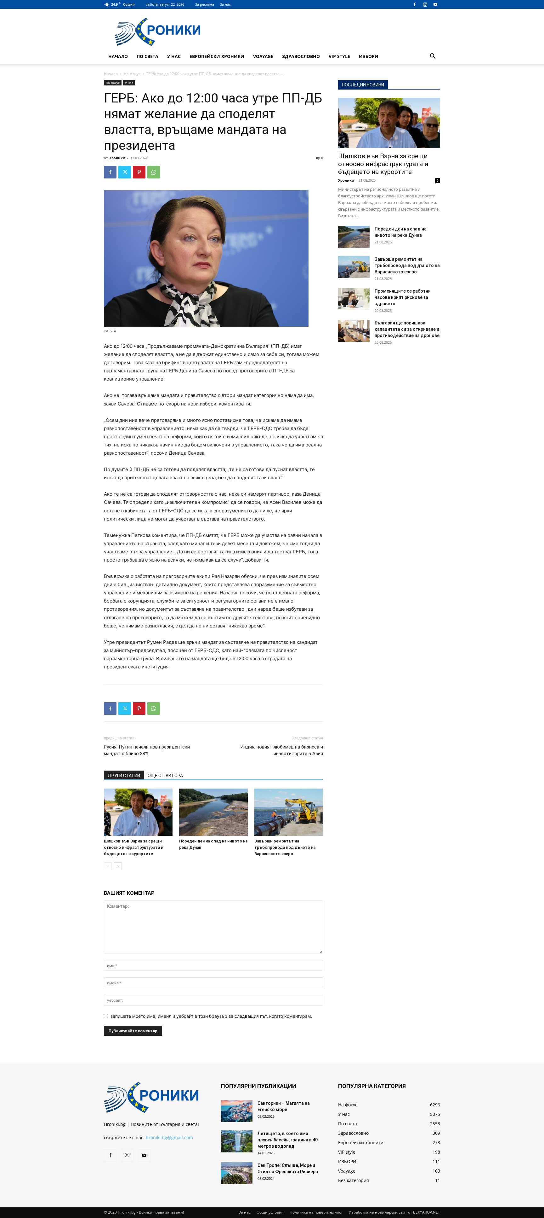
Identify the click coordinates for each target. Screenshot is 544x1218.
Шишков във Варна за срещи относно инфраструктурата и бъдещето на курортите (133, 847)
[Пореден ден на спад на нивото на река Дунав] (213, 812)
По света (147, 56)
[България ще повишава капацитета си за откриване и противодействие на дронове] (354, 331)
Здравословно (301, 56)
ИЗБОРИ (368, 56)
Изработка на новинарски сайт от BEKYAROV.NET (394, 1212)
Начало (118, 56)
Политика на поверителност (316, 1212)
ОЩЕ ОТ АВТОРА (165, 775)
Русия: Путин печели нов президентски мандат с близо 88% (147, 750)
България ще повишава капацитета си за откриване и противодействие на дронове (407, 329)
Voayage (263, 56)
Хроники (117, 157)
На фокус (132, 73)
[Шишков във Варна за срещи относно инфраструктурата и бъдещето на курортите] (138, 812)
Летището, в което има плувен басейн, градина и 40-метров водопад (289, 1140)
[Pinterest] (139, 172)
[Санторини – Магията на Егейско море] (236, 1111)
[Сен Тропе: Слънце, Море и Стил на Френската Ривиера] (236, 1173)
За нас (225, 4)
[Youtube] (435, 4)
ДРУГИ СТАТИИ (124, 775)
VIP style (339, 56)
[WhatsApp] (153, 172)
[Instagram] (425, 4)
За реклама (204, 4)
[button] (432, 57)
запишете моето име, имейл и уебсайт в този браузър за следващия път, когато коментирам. (211, 1016)
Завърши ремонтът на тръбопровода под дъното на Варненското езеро (284, 847)
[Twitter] (124, 172)
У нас (174, 56)
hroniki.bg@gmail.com (169, 1137)
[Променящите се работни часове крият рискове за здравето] (354, 299)
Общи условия (270, 1212)
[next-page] (118, 866)
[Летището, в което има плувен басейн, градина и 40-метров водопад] (236, 1141)
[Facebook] (414, 4)
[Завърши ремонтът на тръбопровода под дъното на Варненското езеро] (288, 812)
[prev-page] (108, 866)
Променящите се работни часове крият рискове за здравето (403, 297)
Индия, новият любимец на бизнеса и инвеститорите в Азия (281, 750)
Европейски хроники (217, 56)
